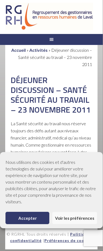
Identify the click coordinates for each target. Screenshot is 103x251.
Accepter (27, 218)
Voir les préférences (74, 218)
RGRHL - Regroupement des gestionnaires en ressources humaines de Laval (49, 16)
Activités (38, 50)
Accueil (18, 50)
